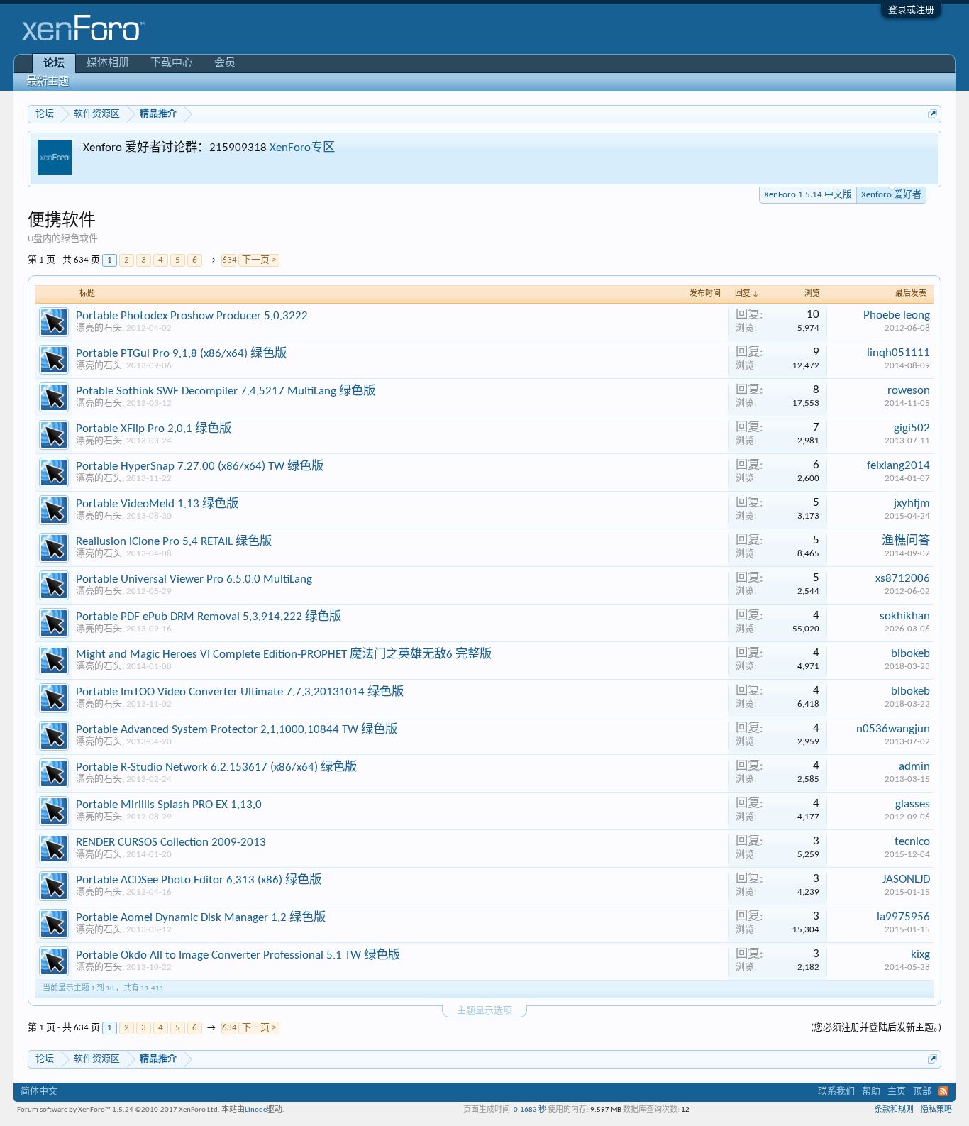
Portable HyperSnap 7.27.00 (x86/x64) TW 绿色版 (199, 466)
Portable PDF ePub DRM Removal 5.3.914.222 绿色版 (208, 617)
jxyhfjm (912, 503)
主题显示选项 (484, 1010)
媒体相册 (108, 63)
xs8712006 (902, 579)
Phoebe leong (896, 315)
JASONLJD (906, 879)
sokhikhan (905, 616)
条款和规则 (894, 1110)
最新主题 (47, 82)
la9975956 (903, 917)
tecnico (912, 842)
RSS (943, 1091)
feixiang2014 (898, 466)
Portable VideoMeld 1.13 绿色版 (157, 504)
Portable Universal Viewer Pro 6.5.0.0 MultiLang (194, 579)
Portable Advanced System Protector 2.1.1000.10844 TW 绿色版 (236, 730)
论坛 (54, 64)
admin (914, 767)
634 (229, 260)
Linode (256, 1110)
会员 (225, 63)
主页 (896, 1091)
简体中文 (39, 1091)
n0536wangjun (893, 729)
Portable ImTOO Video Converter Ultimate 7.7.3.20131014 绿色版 (240, 692)
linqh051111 (898, 353)
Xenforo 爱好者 (891, 194)
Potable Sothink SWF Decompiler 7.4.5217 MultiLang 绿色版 (225, 391)
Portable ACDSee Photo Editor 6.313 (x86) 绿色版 (198, 880)
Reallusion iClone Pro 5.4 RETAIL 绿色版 (174, 542)
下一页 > (259, 260)
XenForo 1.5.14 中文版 (808, 194)
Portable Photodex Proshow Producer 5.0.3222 (192, 316)
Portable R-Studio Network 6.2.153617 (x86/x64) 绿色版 (216, 767)
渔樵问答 (906, 541)
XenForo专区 (302, 148)
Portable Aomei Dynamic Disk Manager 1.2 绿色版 (201, 918)
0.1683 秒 (530, 1110)
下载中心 (171, 63)
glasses (912, 804)
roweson (908, 391)
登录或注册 (911, 10)
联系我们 (836, 1091)
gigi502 (912, 428)
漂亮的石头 (99, 328)
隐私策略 (936, 1110)
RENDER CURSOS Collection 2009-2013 (171, 843)
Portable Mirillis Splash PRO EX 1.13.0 (169, 805)
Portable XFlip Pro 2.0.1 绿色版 (153, 429)
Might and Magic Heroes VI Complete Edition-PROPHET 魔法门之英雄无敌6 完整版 (284, 654)
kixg (920, 955)
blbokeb (910, 654)
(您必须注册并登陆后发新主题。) (876, 1027)
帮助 (871, 1091)
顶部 (922, 1091)
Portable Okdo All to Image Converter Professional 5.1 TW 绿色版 (238, 955)
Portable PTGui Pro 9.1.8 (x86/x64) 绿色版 (181, 354)
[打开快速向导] (932, 113)
